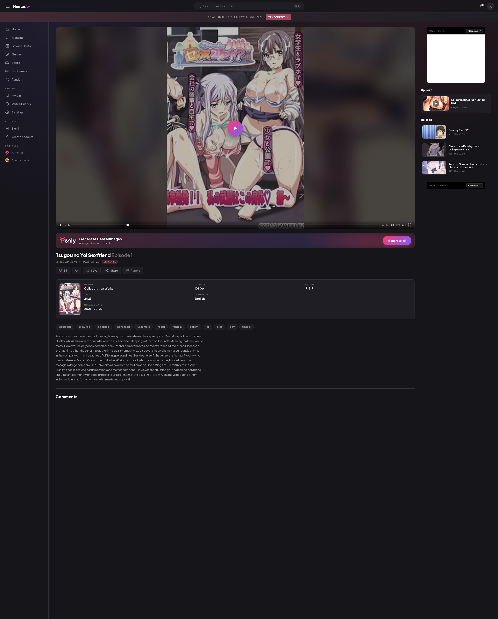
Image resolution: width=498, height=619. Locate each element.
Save (94, 270)
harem (194, 326)
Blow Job (84, 326)
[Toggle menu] (7, 6)
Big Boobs (65, 326)
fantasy (177, 326)
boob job (103, 326)
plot (219, 326)
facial (161, 326)
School (246, 326)
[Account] (490, 6)
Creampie (143, 326)
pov (232, 326)
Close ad (473, 31)
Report (135, 270)
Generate (395, 240)
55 (65, 270)
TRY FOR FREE (276, 17)
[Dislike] (76, 270)
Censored (123, 326)
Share (114, 270)
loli (207, 326)
